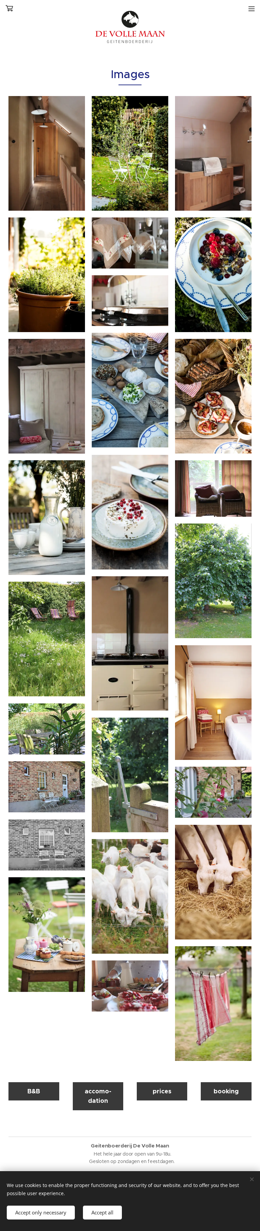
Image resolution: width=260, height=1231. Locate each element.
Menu (251, 8)
